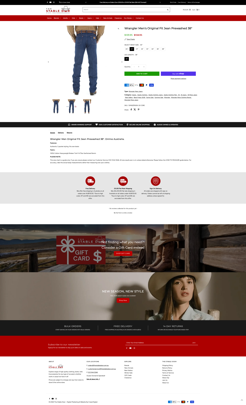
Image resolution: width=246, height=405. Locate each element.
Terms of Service (168, 373)
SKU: (126, 105)
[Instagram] (53, 2)
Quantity (127, 67)
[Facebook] (47, 2)
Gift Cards (127, 375)
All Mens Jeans (192, 95)
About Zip (165, 378)
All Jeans (184, 95)
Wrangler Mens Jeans (136, 91)
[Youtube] (50, 2)
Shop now (123, 300)
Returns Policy (167, 368)
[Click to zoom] (118, 29)
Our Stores (128, 18)
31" (137, 49)
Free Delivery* (182, 2)
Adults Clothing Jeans (155, 95)
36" (158, 49)
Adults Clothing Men (170, 95)
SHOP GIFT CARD (123, 253)
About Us (165, 383)
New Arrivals (107, 18)
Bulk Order (173, 2)
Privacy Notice (167, 370)
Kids (73, 18)
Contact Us (140, 18)
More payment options (178, 78)
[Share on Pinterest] (138, 110)
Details (52, 133)
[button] (123, 212)
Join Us (164, 380)
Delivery (61, 133)
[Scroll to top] (242, 400)
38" (163, 49)
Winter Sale (128, 373)
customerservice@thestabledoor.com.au (102, 369)
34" (152, 49)
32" (142, 49)
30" (132, 49)
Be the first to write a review (123, 213)
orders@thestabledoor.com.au (98, 365)
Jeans (89, 18)
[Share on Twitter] (135, 110)
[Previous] (86, 2)
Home (49, 18)
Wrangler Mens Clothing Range (181, 97)
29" (126, 49)
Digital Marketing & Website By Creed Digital (82, 402)
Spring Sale (150, 97)
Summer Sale (159, 97)
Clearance (118, 18)
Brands (56, 18)
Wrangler (167, 97)
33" (147, 49)
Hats (97, 18)
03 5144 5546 (93, 372)
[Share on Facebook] (131, 110)
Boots (81, 18)
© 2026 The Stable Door (57, 402)
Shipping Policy (167, 365)
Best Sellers (129, 97)
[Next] (160, 2)
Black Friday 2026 (139, 97)
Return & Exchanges (194, 2)
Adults (65, 18)
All (179, 95)
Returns (69, 133)
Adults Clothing (142, 95)
